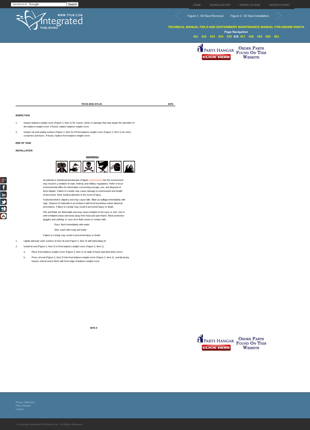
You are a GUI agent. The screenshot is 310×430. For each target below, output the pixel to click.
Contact (20, 409)
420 (268, 36)
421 (276, 36)
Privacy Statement (25, 402)
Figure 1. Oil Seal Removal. (205, 15)
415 (229, 36)
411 (195, 36)
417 (242, 36)
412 (203, 36)
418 (251, 36)
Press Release (23, 405)
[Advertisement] (105, 72)
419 (259, 36)
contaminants (95, 180)
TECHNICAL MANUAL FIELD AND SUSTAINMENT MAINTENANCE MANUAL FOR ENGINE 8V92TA (236, 27)
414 (220, 36)
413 (212, 36)
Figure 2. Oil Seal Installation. (250, 15)
